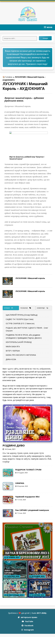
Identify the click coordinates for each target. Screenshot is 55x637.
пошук (45, 38)
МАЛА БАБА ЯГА (13, 346)
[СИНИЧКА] (8, 488)
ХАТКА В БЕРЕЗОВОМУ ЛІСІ (26, 553)
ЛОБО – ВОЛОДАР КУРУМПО (12, 571)
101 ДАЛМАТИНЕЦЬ (13, 591)
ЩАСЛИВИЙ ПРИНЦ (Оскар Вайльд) (21, 315)
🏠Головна (7, 77)
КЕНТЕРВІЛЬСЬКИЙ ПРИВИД (18, 342)
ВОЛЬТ (32, 591)
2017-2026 (41, 613)
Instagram (29, 630)
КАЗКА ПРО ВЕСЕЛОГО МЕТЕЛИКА (21, 355)
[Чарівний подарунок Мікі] (8, 502)
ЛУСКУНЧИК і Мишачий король (30, 278)
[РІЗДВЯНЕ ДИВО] (28, 440)
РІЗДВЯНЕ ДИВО (14, 445)
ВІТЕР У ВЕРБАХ (13, 350)
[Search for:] (21, 38)
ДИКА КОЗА (11, 359)
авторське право (28, 617)
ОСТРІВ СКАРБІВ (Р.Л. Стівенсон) (20, 323)
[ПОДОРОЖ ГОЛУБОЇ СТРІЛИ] (8, 475)
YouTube (29, 621)
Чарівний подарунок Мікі (27, 496)
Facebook (28, 625)
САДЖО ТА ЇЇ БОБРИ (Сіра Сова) (19, 319)
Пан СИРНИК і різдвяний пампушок (32, 510)
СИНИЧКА (19, 483)
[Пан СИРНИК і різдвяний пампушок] (8, 515)
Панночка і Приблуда (39, 573)
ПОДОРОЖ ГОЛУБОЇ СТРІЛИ (28, 469)
